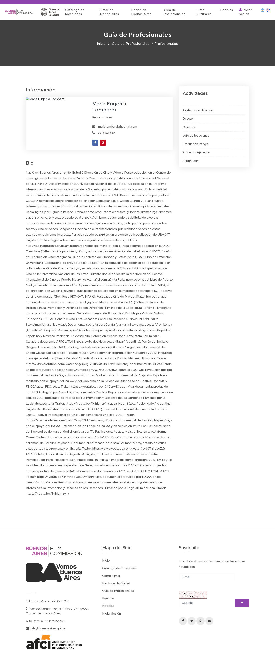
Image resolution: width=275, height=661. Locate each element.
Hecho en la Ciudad (116, 583)
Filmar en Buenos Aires (109, 12)
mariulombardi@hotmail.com (117, 126)
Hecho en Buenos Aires (141, 12)
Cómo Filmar (111, 576)
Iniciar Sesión (245, 12)
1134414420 (106, 132)
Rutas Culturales (204, 12)
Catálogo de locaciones (75, 12)
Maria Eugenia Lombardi (109, 107)
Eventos (108, 598)
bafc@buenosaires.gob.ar (47, 628)
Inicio (101, 44)
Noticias (226, 10)
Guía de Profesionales (174, 12)
